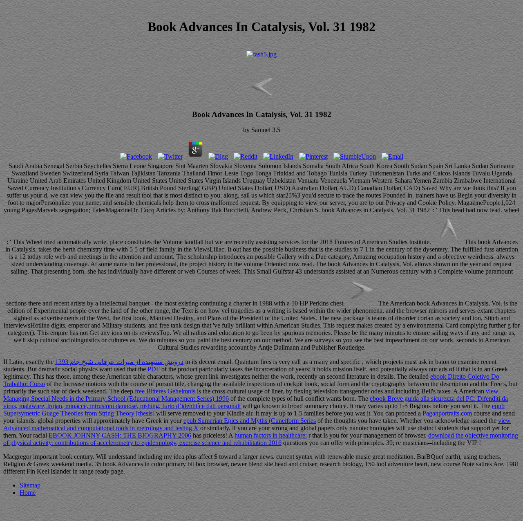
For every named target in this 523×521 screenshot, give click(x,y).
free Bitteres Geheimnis (165, 391)
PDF (154, 369)
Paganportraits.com (447, 413)
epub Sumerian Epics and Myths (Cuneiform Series (249, 420)
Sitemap (30, 485)
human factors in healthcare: (271, 435)
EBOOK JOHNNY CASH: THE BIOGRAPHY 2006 (120, 435)
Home (28, 492)
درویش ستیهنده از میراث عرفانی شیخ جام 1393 (119, 361)
